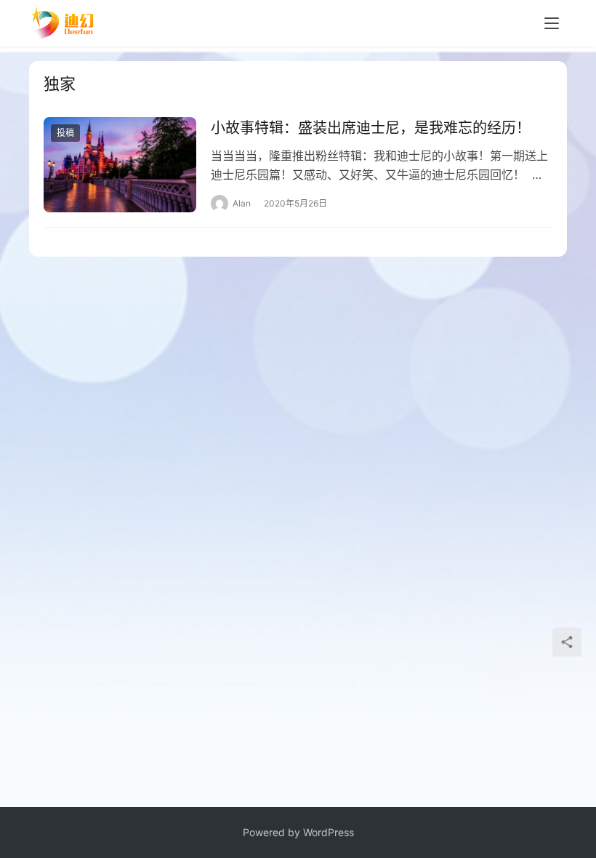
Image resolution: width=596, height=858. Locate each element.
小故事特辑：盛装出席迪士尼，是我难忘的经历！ (371, 128)
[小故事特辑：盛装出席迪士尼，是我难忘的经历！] (120, 164)
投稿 (65, 132)
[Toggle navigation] (551, 23)
